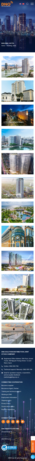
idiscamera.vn (6, 439)
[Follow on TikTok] (8, 421)
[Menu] (32, 3)
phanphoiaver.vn (6, 432)
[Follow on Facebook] (3, 421)
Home (3, 45)
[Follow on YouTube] (22, 421)
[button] (27, 4)
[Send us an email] (13, 421)
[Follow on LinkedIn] (17, 421)
